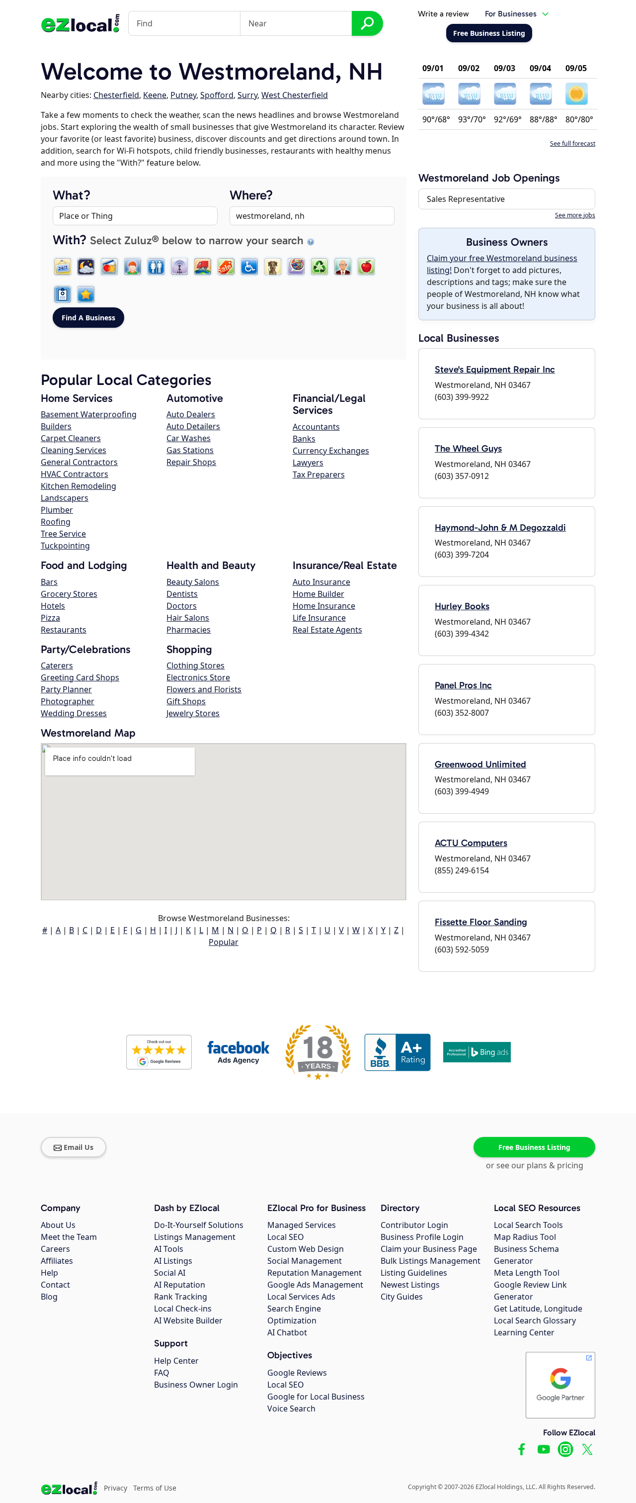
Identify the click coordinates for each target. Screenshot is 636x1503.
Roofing (56, 521)
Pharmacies (188, 629)
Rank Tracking (180, 1296)
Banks (304, 438)
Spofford (217, 95)
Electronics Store (198, 677)
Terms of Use (154, 1488)
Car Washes (188, 438)
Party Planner (66, 689)
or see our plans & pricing (534, 1165)
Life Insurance (319, 617)
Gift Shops (186, 701)
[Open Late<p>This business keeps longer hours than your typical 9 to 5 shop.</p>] (86, 267)
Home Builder (318, 593)
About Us (58, 1225)
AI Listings (173, 1260)
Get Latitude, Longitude (538, 1308)
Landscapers (64, 497)
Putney (183, 95)
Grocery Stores (69, 593)
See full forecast (572, 143)
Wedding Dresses (74, 713)
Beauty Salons (192, 581)
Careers (55, 1248)
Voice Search (291, 1408)
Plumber (57, 509)
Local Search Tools (528, 1225)
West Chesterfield (294, 95)
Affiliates (57, 1260)
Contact (55, 1284)
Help (49, 1272)
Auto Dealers (190, 414)
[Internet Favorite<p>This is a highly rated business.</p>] (86, 294)
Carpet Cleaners (71, 438)
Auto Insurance (321, 581)
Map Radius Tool (525, 1236)
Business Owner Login (196, 1384)
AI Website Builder (188, 1320)
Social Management (304, 1260)
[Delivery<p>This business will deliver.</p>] (203, 267)
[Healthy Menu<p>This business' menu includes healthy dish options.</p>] (366, 267)
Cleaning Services (73, 450)
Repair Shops (191, 462)
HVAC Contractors (74, 474)
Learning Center (524, 1332)
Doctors (181, 605)
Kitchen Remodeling (78, 485)
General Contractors (79, 462)
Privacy (115, 1488)
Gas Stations (190, 450)
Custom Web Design (305, 1248)
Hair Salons (187, 617)
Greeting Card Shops (80, 677)
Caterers (57, 665)
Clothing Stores (195, 665)
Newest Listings (410, 1284)
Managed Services (301, 1225)
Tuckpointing (65, 545)
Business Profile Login (422, 1236)
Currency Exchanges (331, 450)
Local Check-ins (183, 1308)
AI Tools (168, 1248)
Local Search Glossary (535, 1320)
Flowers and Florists (203, 689)
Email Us (78, 1147)
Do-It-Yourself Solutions (198, 1225)
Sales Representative (466, 198)
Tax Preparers (319, 474)
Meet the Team (69, 1236)
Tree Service (63, 533)
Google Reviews (297, 1372)
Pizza (50, 617)
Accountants (316, 426)
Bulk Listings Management (430, 1260)
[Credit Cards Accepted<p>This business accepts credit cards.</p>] (109, 267)
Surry (247, 95)
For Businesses (511, 13)
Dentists (182, 593)
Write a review (443, 13)
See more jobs (575, 215)
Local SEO (285, 1236)
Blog (49, 1296)
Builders (56, 426)
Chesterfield (116, 95)
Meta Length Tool (526, 1272)
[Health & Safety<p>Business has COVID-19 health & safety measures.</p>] (63, 294)
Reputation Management (314, 1272)
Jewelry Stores (193, 713)
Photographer (67, 701)
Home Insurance (324, 605)
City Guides (402, 1296)
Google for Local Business (316, 1396)
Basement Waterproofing (89, 414)
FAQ (161, 1372)
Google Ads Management (315, 1284)
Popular (223, 942)
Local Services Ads (301, 1296)
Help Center (176, 1360)
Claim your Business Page (429, 1248)
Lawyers (308, 462)
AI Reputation (179, 1284)
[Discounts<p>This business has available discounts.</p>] (226, 267)
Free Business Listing (534, 1147)
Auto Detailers (193, 426)
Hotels (53, 605)
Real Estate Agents (327, 629)
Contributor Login (414, 1225)
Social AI (169, 1272)
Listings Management (195, 1236)
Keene (154, 95)
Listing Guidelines (414, 1272)
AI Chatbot (287, 1332)
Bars (49, 581)
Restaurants (63, 629)
